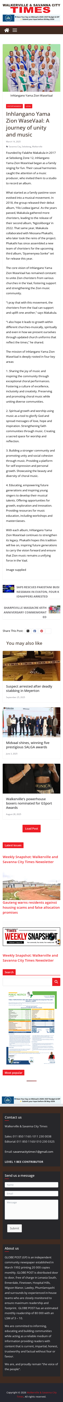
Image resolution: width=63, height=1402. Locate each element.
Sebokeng (26, 146)
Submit (14, 1228)
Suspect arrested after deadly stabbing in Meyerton (29, 688)
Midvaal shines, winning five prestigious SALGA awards (27, 744)
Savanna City (15, 146)
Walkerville (37, 146)
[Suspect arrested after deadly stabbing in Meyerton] (31, 653)
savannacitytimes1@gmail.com (33, 1152)
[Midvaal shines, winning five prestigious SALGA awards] (31, 710)
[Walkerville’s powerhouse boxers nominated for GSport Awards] (31, 766)
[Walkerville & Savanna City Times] (7, 30)
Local (28, 106)
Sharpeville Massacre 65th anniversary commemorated (25, 612)
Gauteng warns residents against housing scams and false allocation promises (31, 907)
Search (56, 982)
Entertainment (14, 106)
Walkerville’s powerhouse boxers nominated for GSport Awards (29, 803)
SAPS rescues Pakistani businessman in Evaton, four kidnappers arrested (37, 591)
